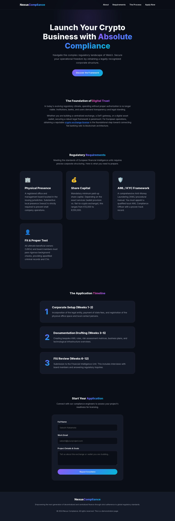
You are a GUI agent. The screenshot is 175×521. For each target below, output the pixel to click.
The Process (135, 4)
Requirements (119, 4)
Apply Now (150, 4)
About (106, 4)
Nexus (32, 4)
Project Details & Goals (68, 448)
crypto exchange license (77, 122)
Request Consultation (87, 472)
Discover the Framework (87, 73)
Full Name (62, 422)
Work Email (63, 435)
